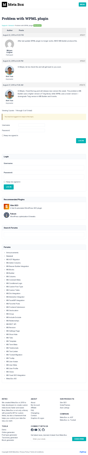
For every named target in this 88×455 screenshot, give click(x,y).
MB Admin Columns (13, 263)
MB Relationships (12, 321)
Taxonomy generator (10, 438)
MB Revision (11, 327)
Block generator (8, 440)
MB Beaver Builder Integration (17, 266)
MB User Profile (12, 368)
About (33, 402)
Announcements (12, 253)
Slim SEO (63, 402)
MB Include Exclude (13, 317)
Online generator (8, 432)
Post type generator (9, 435)
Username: (6, 125)
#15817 (82, 35)
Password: (6, 130)
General (11, 25)
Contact (34, 415)
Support (4, 25)
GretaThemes (65, 405)
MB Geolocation (12, 310)
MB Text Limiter (12, 351)
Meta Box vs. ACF (66, 417)
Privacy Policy (24, 452)
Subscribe (79, 439)
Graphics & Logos (37, 418)
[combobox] (44, 234)
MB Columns (11, 276)
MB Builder (10, 273)
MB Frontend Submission (15, 307)
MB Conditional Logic (14, 283)
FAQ (32, 410)
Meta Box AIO (11, 379)
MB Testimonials (12, 348)
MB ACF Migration (13, 259)
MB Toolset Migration (14, 355)
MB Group (10, 314)
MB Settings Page (13, 331)
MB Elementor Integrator (15, 297)
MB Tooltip (10, 358)
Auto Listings (64, 408)
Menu (82, 4)
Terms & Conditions (37, 452)
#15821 (82, 61)
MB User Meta (11, 365)
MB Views (10, 372)
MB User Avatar (12, 362)
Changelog (35, 413)
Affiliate (33, 408)
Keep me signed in (11, 135)
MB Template (11, 341)
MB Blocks (10, 270)
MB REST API (11, 324)
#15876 (82, 85)
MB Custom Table (13, 290)
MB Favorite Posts (13, 304)
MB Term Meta (11, 344)
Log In (81, 141)
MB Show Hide (11, 334)
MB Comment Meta (13, 280)
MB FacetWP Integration (15, 300)
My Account (35, 405)
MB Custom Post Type (14, 287)
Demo (4, 430)
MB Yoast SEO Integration (15, 375)
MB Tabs (9, 338)
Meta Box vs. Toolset (68, 420)
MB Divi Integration (13, 293)
